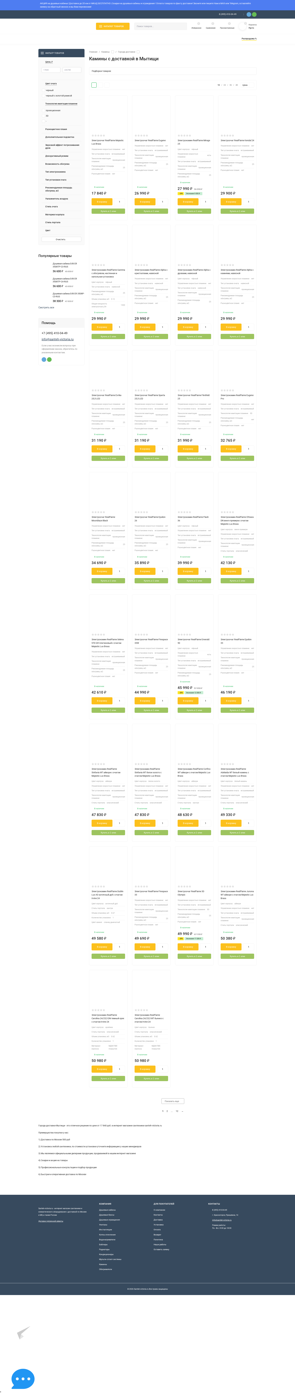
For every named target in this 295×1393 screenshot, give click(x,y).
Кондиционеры (106, 1254)
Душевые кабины (107, 1210)
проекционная (53, 110)
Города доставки (126, 52)
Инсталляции (105, 1229)
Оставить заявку (161, 1249)
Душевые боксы (106, 1215)
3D (47, 116)
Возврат (157, 1235)
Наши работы (160, 1244)
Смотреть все (46, 307)
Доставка (158, 1220)
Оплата (157, 1229)
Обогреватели (105, 1269)
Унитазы (103, 1225)
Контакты (158, 1215)
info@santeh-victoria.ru (58, 339)
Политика (158, 1239)
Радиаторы (104, 1249)
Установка (158, 1225)
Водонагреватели (107, 1239)
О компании (159, 1210)
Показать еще (172, 1101)
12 (177, 1111)
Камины (105, 52)
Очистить (61, 239)
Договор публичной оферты (50, 1221)
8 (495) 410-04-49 (227, 14)
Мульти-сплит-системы (110, 1259)
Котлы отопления (107, 1235)
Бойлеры (103, 1244)
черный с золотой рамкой (59, 95)
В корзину (102, 202)
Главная (93, 52)
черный (49, 90)
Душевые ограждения (109, 1220)
